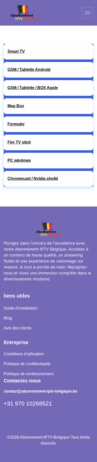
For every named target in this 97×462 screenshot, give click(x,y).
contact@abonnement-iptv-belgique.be (40, 391)
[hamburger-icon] (87, 12)
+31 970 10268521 (28, 403)
